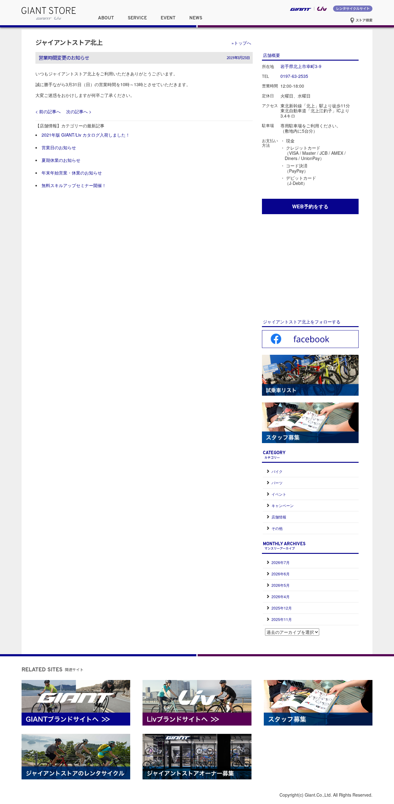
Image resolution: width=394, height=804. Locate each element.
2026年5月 (280, 585)
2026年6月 (280, 573)
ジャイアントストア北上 (69, 42)
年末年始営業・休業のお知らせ (72, 173)
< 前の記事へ (48, 111)
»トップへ (241, 43)
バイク (277, 471)
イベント (278, 494)
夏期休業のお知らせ (61, 160)
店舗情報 (278, 516)
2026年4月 (280, 596)
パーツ (277, 482)
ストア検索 (363, 20)
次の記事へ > (78, 111)
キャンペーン (282, 505)
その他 (277, 528)
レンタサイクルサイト (353, 8)
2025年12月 (281, 607)
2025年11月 (281, 619)
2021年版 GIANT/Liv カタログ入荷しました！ (86, 135)
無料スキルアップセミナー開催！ (74, 185)
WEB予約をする (310, 206)
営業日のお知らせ (59, 147)
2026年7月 (280, 562)
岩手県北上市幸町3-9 (300, 66)
